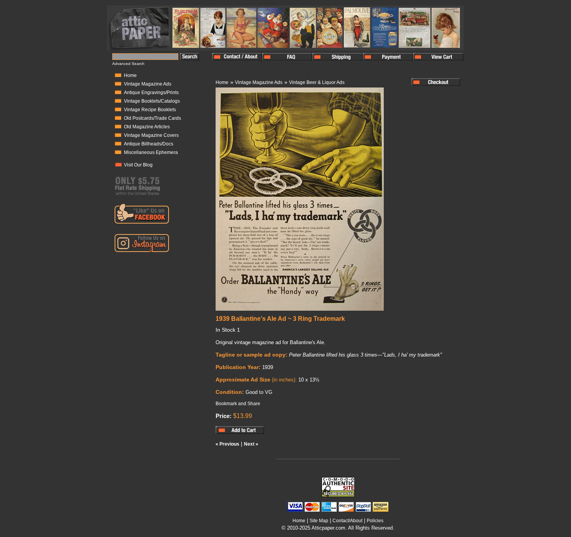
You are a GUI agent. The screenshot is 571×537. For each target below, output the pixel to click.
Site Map (319, 520)
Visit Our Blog (138, 165)
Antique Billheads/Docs (148, 144)
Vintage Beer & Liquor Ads (317, 82)
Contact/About (347, 520)
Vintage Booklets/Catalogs (152, 101)
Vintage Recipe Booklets (150, 109)
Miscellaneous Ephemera (151, 152)
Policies (375, 520)
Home (130, 75)
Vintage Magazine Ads (147, 84)
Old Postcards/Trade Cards (152, 118)
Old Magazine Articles (147, 126)
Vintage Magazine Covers (151, 135)
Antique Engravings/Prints (151, 92)
